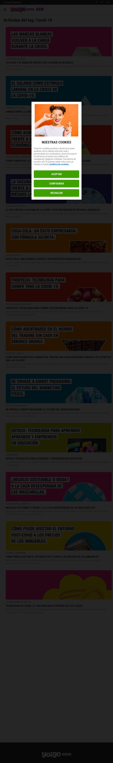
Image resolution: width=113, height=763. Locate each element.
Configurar (56, 183)
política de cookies (59, 164)
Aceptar (56, 174)
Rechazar (56, 193)
